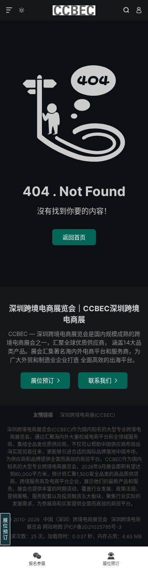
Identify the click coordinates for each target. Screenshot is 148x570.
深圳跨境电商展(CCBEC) (87, 415)
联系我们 (102, 380)
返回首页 (74, 237)
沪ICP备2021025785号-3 (93, 527)
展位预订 (45, 380)
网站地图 (52, 527)
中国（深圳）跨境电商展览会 (74, 10)
